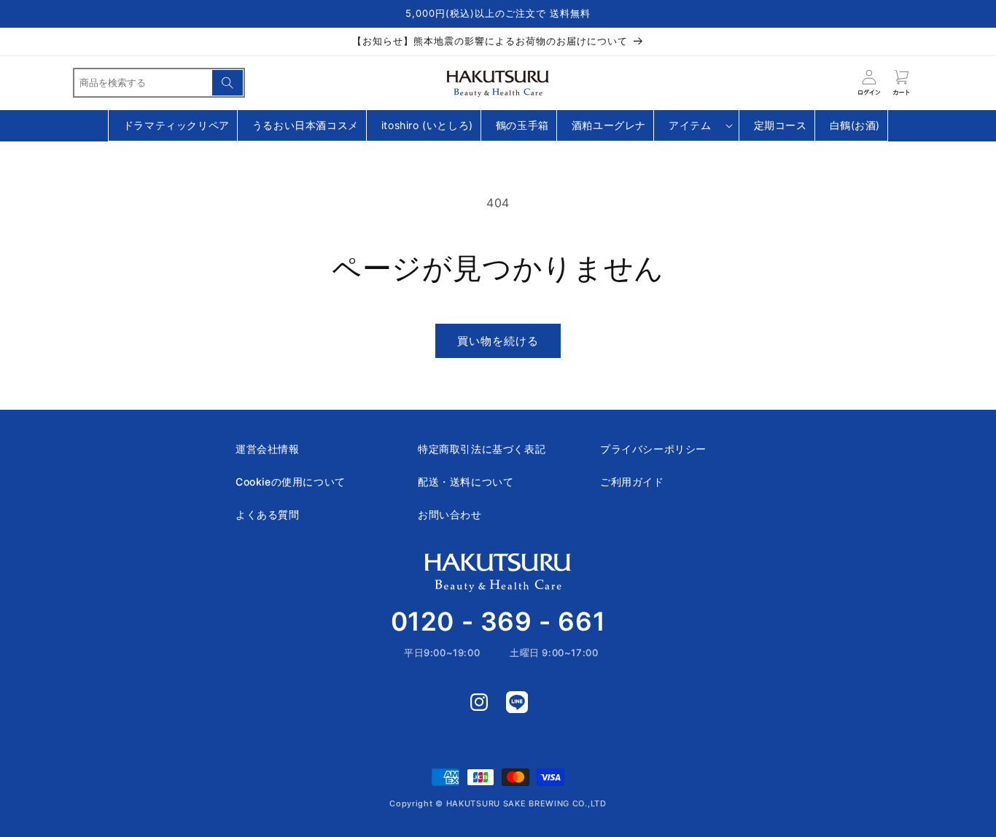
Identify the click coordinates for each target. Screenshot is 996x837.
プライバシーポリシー (653, 449)
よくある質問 (268, 514)
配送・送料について (465, 481)
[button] (696, 125)
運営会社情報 (268, 449)
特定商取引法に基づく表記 (481, 449)
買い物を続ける (498, 341)
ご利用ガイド (632, 481)
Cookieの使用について (291, 481)
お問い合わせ (450, 514)
